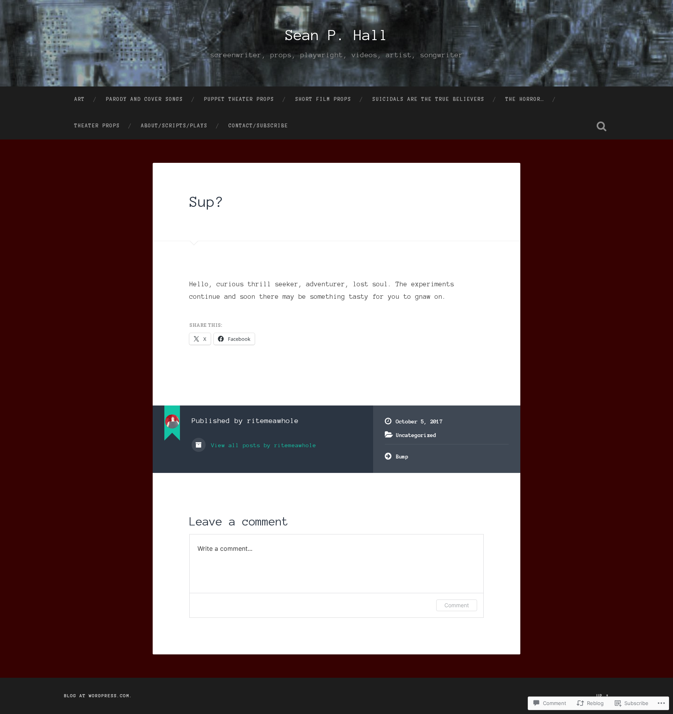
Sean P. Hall (336, 35)
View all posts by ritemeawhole (262, 445)
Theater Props (97, 126)
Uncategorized (416, 435)
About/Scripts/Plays (174, 126)
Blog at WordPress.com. (98, 695)
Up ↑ (602, 695)
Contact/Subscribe (258, 126)
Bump (402, 456)
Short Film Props (323, 99)
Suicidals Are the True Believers (428, 99)
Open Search (601, 126)
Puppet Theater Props (239, 99)
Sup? (206, 202)
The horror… (525, 99)
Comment (456, 605)
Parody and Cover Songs (144, 99)
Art (79, 99)
